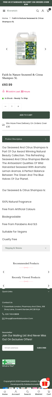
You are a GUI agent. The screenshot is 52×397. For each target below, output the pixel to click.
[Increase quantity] (18, 106)
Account (16, 394)
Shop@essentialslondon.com (19, 319)
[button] (45, 49)
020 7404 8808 (12, 314)
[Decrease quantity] (5, 106)
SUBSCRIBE (41, 348)
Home (5, 18)
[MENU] (4, 10)
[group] (26, 48)
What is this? (8, 366)
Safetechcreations (33, 384)
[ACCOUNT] (42, 10)
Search (27, 394)
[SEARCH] (37, 10)
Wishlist (38, 394)
